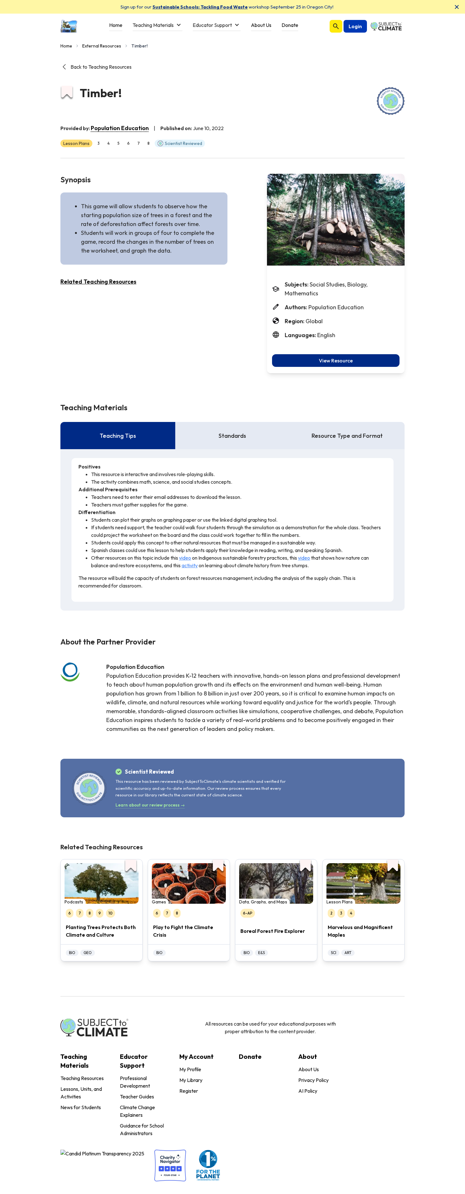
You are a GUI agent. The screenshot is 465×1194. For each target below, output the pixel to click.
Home (66, 46)
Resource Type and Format (347, 435)
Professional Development (135, 1082)
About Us (308, 1069)
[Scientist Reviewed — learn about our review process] (391, 101)
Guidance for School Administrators (142, 1129)
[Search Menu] (336, 26)
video (185, 558)
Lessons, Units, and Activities (81, 1093)
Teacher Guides (137, 1096)
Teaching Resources (82, 1078)
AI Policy (307, 1091)
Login (355, 26)
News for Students (80, 1107)
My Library (190, 1080)
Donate (250, 1056)
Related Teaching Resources (98, 281)
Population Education (120, 128)
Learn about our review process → (150, 805)
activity (190, 565)
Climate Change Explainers (137, 1111)
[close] (456, 7)
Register (188, 1091)
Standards (232, 435)
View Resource (336, 360)
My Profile (190, 1069)
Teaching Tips (118, 435)
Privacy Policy (313, 1080)
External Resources (101, 46)
